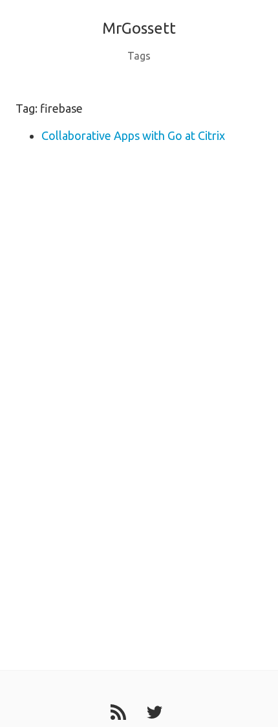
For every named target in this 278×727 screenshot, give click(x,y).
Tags (139, 56)
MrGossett (139, 28)
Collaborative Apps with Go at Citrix (133, 135)
